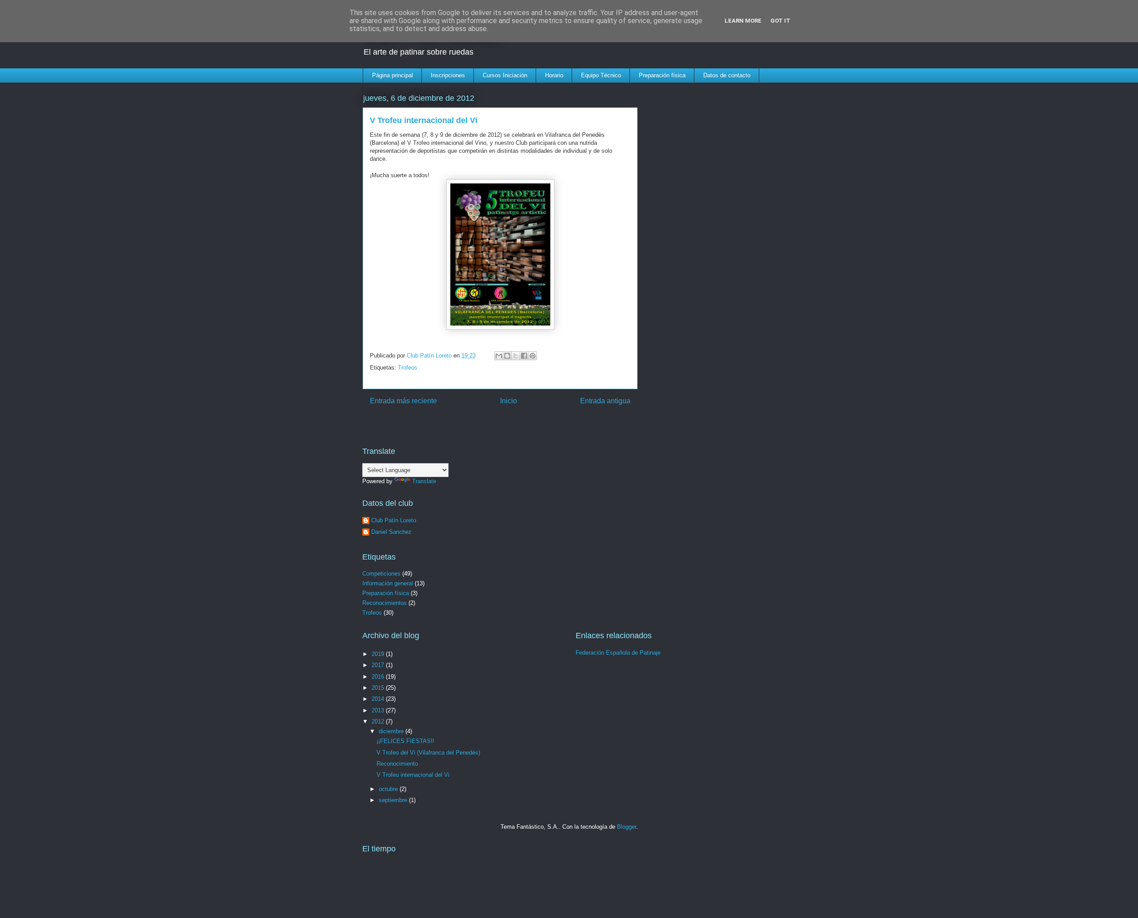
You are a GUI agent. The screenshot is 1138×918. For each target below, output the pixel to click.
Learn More (743, 20)
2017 (379, 665)
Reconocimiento (397, 763)
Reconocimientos (384, 603)
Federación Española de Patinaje (618, 652)
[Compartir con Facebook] (524, 355)
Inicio (508, 401)
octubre (389, 789)
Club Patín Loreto (393, 520)
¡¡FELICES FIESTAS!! (405, 741)
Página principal (392, 75)
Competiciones (381, 573)
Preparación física (662, 75)
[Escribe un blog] (507, 355)
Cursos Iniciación (505, 75)
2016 (379, 676)
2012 (379, 721)
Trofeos (407, 367)
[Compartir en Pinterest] (532, 355)
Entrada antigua (605, 401)
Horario (554, 75)
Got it (780, 20)
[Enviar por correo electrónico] (498, 355)
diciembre (392, 731)
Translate (424, 481)
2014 (379, 698)
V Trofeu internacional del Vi (413, 774)
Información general (387, 583)
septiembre (394, 800)
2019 (379, 654)
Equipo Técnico (601, 75)
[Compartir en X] (515, 355)
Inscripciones (448, 75)
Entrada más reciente (403, 401)
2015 (379, 687)
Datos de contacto (726, 75)
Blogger (626, 826)
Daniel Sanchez (391, 532)
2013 (379, 710)
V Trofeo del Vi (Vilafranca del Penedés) (428, 752)
